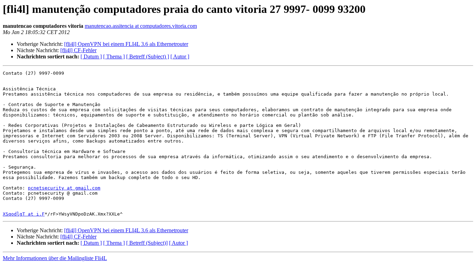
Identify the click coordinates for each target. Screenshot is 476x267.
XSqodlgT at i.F (24, 214)
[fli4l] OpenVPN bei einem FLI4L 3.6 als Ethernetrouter (126, 44)
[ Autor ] (179, 56)
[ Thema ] (114, 56)
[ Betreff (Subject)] (147, 243)
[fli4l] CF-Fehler (78, 50)
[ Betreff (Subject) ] (147, 56)
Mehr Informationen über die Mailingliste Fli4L (55, 258)
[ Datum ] (91, 56)
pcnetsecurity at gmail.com (64, 188)
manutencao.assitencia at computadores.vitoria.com (141, 26)
